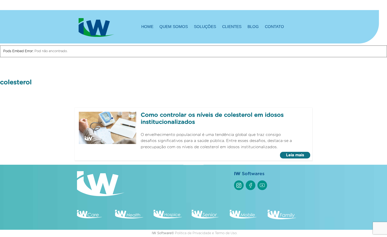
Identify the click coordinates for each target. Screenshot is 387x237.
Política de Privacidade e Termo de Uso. (206, 233)
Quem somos (173, 26)
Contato (274, 26)
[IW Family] (282, 218)
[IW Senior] (205, 217)
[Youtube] (262, 185)
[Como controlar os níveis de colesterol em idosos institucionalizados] (107, 128)
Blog (253, 26)
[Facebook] (250, 185)
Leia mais (295, 155)
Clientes (231, 26)
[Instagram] (239, 185)
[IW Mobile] (243, 217)
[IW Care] (89, 217)
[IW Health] (129, 217)
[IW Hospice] (168, 217)
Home (147, 26)
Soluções (205, 26)
